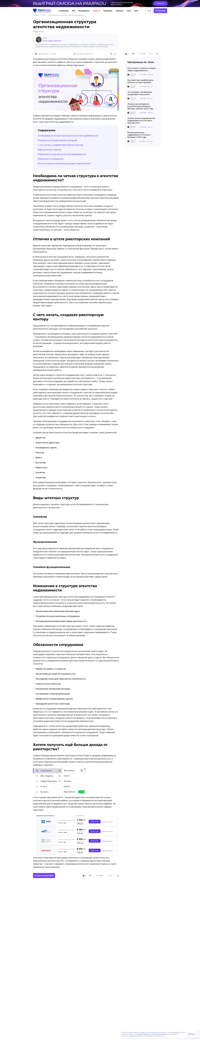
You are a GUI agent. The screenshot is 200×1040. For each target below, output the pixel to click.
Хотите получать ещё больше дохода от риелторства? (64, 163)
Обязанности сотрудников (50, 159)
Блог (136, 11)
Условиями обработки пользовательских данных (151, 1034)
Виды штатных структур (50, 149)
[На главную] (44, 11)
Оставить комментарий (44, 875)
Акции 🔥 (96, 11)
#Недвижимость (38, 31)
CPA (73, 11)
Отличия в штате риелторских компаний (57, 140)
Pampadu (36, 15)
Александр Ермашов (52, 41)
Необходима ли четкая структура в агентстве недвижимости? (68, 135)
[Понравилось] (126, 53)
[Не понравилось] (133, 54)
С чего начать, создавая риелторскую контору (60, 145)
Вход (149, 11)
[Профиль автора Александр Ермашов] (39, 40)
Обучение (119, 11)
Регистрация (160, 11)
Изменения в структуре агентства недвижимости (62, 154)
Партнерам (107, 11)
